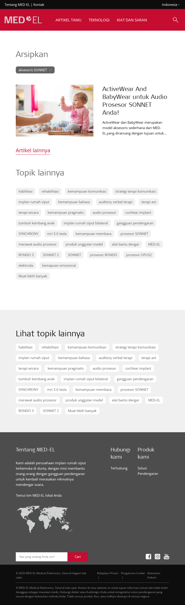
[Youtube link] (166, 556)
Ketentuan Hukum (153, 575)
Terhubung (119, 468)
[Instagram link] (157, 556)
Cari (78, 556)
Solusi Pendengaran (148, 471)
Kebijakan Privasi (107, 573)
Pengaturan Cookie (133, 573)
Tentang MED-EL (17, 4)
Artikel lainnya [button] (33, 150)
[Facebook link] (148, 556)
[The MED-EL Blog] (23, 20)
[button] (25, 191)
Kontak (38, 4)
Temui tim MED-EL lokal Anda (39, 495)
